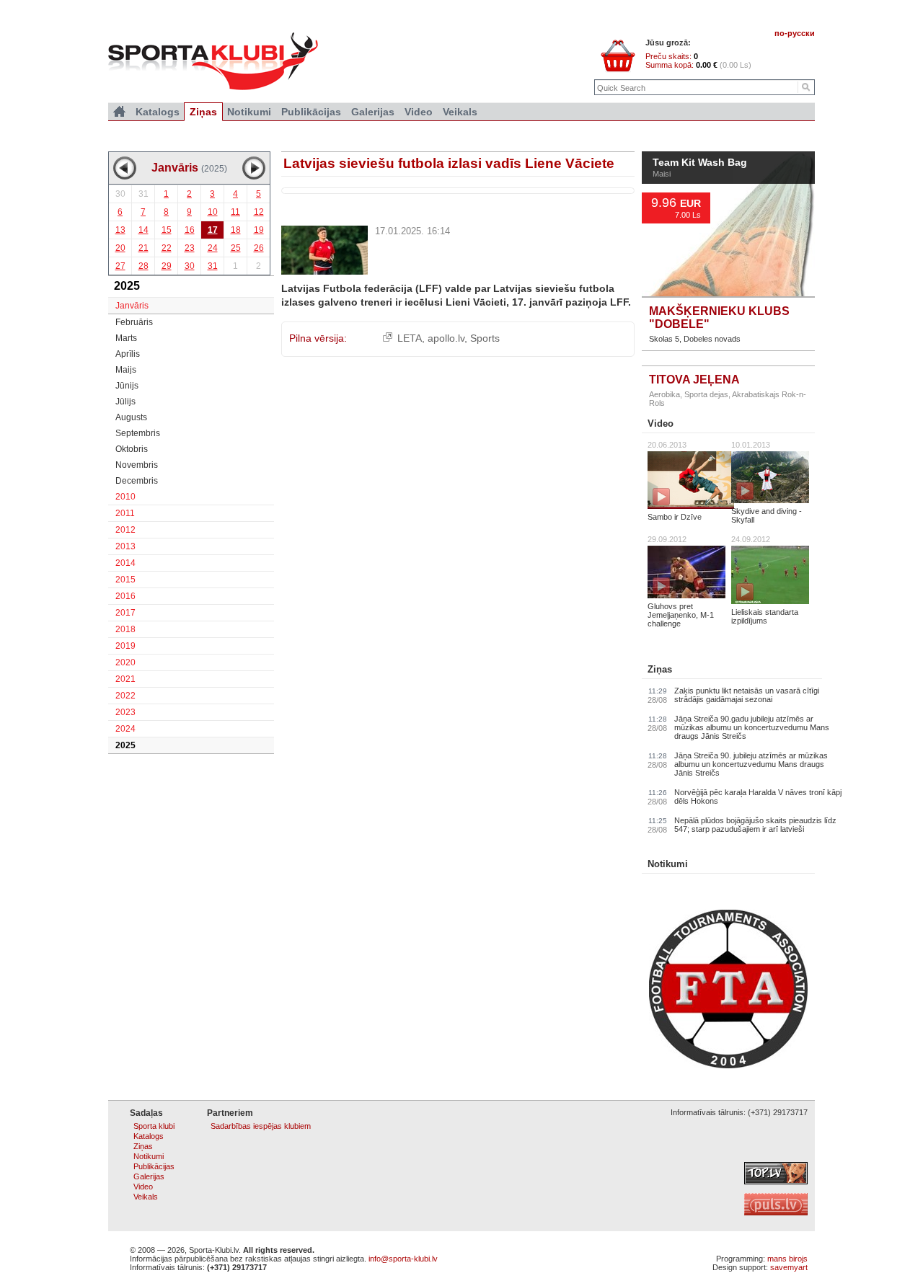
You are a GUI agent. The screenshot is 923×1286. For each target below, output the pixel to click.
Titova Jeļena (694, 379)
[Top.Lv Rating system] (776, 1181)
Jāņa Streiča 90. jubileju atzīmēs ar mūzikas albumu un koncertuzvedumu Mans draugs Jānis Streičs (751, 764)
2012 (125, 530)
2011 (125, 513)
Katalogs (158, 111)
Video (661, 423)
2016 (125, 596)
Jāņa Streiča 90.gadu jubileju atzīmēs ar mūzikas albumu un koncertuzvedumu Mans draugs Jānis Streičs (751, 727)
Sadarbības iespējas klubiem (261, 1126)
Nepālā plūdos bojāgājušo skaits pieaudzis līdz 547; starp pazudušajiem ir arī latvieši (755, 824)
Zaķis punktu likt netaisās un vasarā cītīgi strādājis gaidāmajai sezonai (746, 695)
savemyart (789, 1267)
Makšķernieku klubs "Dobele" (719, 317)
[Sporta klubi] (119, 111)
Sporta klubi (154, 1126)
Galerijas (372, 111)
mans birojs (787, 1258)
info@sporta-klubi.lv (403, 1258)
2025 (125, 745)
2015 (125, 580)
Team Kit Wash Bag (700, 162)
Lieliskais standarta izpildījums (764, 616)
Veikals (460, 111)
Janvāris (132, 306)
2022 (125, 696)
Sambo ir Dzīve (675, 517)
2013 (125, 546)
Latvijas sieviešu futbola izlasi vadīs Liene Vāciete (448, 163)
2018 (125, 629)
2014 (125, 563)
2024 (125, 729)
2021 (125, 679)
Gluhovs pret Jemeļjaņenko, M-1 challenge (681, 615)
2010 (125, 497)
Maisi (662, 173)
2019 (125, 646)
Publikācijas (311, 111)
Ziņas (660, 669)
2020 (125, 662)
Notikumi (668, 864)
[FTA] (728, 1065)
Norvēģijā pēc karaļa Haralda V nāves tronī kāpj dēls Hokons (758, 796)
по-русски (794, 33)
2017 (125, 613)
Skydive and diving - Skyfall (766, 515)
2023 (125, 712)
